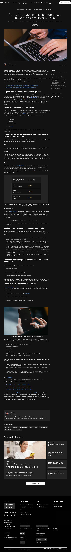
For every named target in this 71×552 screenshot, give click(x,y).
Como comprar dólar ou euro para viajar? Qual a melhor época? (19, 389)
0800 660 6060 (23, 539)
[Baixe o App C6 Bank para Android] (9, 504)
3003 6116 (38, 530)
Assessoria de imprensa (42, 539)
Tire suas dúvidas (8, 528)
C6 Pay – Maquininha (58, 506)
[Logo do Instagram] (52, 97)
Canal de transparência (9, 526)
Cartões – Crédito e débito (25, 511)
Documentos (7, 524)
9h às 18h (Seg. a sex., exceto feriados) (26, 536)
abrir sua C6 (11, 287)
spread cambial (19, 165)
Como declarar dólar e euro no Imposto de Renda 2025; (18, 384)
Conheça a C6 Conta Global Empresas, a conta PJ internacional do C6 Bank (22, 85)
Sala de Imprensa (8, 522)
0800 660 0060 (23, 545)
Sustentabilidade (7, 535)
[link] (25, 460)
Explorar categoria (35, 483)
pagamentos (24, 99)
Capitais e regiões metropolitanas (43, 528)
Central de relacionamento (42, 526)
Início (18, 9)
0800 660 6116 (39, 535)
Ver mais (22, 517)
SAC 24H (22, 542)
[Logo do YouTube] (59, 97)
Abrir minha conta (65, 2)
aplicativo (27, 293)
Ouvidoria (22, 533)
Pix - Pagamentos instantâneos (43, 504)
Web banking (56, 504)
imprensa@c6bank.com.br (41, 542)
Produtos (22, 9)
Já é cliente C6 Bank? (25, 526)
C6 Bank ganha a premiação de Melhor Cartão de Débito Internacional (21, 87)
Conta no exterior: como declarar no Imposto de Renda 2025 (19, 386)
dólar (24, 113)
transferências (33, 97)
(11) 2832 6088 (56, 530)
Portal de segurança (26, 549)
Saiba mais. (10, 377)
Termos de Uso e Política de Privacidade (14, 549)
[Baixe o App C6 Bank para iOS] (9, 507)
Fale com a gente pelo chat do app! (26, 529)
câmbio (11, 126)
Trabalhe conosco (8, 520)
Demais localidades (40, 533)
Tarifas (5, 549)
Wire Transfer (13, 211)
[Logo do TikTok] (55, 97)
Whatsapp (55, 528)
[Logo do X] (62, 97)
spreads (33, 170)
